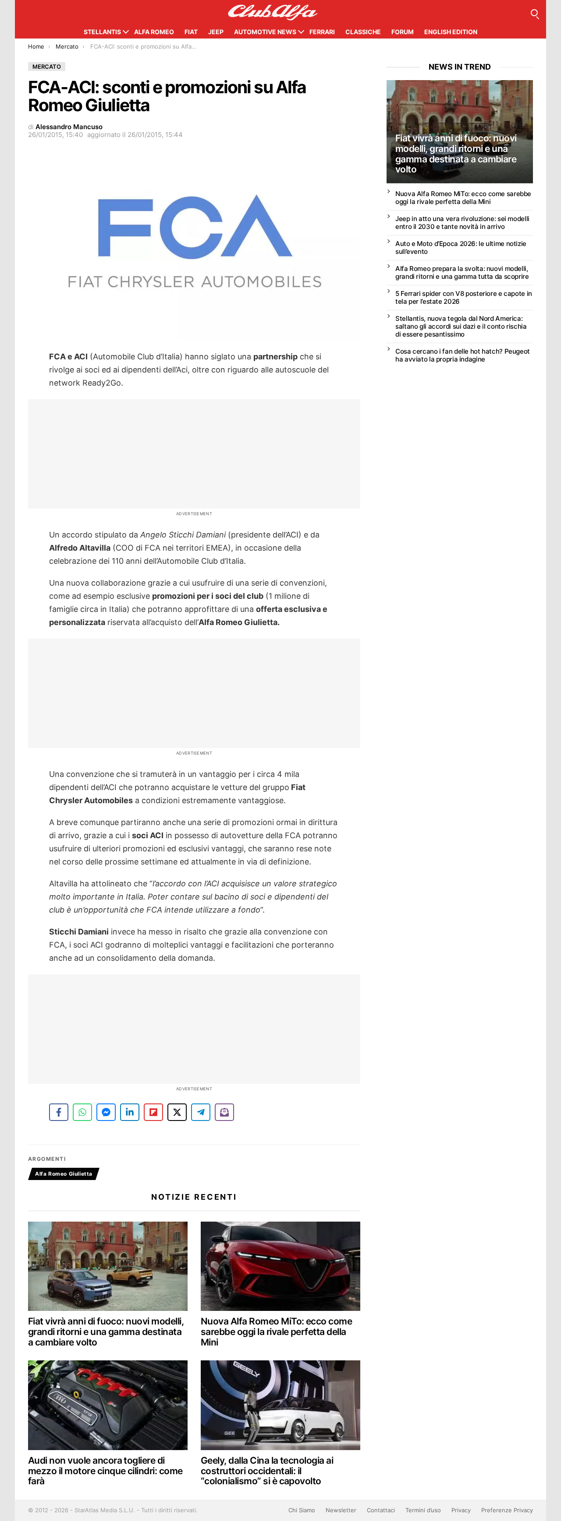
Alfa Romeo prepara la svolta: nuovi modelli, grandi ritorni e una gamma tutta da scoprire (462, 272)
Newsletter (341, 1510)
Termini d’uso (423, 1510)
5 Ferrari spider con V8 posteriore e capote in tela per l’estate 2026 (463, 297)
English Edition (450, 31)
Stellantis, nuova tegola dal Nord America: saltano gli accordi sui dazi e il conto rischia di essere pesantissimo (460, 326)
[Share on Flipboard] (153, 1112)
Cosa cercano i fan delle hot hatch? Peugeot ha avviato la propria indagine (462, 355)
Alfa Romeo (154, 31)
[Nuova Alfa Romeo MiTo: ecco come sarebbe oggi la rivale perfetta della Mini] (280, 1266)
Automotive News (265, 31)
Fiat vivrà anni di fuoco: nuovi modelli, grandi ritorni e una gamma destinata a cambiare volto (106, 1331)
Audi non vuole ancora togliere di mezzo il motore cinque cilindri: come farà (105, 1470)
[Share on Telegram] (200, 1112)
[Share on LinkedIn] (129, 1112)
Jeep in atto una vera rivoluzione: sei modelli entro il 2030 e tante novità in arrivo (462, 222)
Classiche (363, 31)
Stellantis (102, 31)
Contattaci (381, 1510)
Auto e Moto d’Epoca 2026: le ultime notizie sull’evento (460, 247)
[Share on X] (177, 1112)
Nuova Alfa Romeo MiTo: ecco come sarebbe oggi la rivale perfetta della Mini (276, 1331)
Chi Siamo (301, 1510)
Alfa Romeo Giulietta (63, 1173)
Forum (402, 31)
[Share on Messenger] (106, 1112)
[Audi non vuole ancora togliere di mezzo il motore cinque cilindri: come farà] (108, 1405)
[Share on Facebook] (58, 1112)
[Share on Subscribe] (224, 1112)
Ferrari (322, 31)
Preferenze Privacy (507, 1510)
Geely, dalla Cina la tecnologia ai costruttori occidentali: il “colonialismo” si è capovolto (267, 1470)
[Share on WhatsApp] (82, 1112)
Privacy (461, 1510)
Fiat (191, 31)
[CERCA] (534, 12)
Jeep (216, 31)
